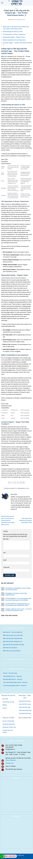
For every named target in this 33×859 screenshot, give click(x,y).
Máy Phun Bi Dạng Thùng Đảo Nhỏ (12, 638)
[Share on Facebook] (12, 482)
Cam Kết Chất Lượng (25, 704)
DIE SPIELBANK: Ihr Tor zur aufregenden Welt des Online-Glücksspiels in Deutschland (18, 599)
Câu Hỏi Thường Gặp (8, 721)
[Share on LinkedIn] (23, 482)
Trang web (6, 567)
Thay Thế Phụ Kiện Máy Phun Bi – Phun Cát (15, 682)
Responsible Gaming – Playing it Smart (14, 37)
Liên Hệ (4, 708)
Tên (4, 552)
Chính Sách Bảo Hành (25, 713)
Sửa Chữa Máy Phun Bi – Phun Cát (12, 679)
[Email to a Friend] (18, 482)
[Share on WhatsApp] (9, 482)
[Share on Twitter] (15, 482)
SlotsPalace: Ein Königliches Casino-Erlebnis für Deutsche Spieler (18, 588)
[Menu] (2, 3)
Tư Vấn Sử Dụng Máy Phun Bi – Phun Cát (14, 685)
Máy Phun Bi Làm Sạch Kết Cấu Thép (13, 644)
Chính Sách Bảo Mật (24, 707)
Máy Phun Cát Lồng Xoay (10, 647)
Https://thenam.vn (11, 760)
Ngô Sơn (23, 19)
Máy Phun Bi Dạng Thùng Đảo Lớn (12, 641)
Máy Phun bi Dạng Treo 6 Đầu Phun (13, 635)
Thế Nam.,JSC (9, 763)
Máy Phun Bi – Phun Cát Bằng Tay (12, 632)
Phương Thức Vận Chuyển (7, 731)
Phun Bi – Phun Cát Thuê (10, 673)
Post (16, 8)
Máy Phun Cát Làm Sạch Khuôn (11, 651)
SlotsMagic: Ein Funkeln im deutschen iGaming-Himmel (16, 594)
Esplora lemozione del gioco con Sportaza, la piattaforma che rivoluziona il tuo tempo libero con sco (8, 520)
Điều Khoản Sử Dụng (25, 701)
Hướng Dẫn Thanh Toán (9, 727)
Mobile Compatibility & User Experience (14, 40)
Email (5, 560)
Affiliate (4, 705)
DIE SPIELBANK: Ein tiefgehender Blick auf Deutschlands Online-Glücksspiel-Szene (17, 604)
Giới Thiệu (5, 699)
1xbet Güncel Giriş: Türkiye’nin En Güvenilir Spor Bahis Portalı (25, 520)
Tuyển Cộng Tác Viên (8, 702)
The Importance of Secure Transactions (14, 34)
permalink (27, 488)
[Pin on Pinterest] (21, 482)
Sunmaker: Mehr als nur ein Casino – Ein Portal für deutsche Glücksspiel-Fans (18, 609)
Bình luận (6, 539)
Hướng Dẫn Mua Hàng (8, 724)
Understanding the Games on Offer (13, 31)
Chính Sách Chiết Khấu (25, 710)
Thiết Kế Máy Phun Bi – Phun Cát (12, 676)
